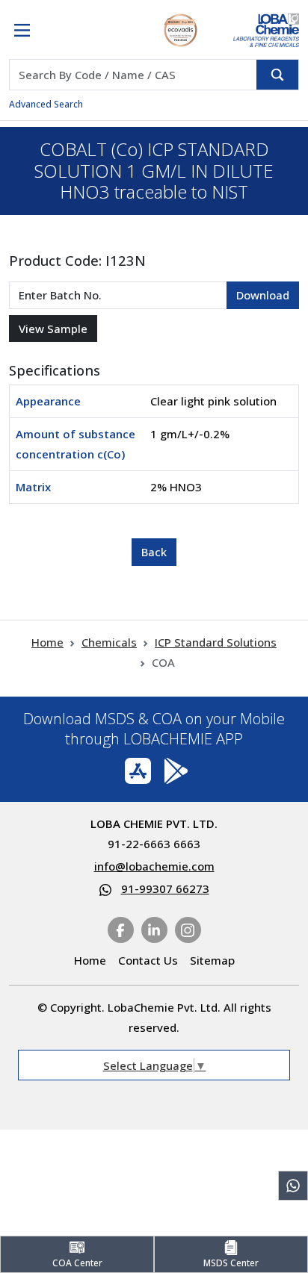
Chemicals (109, 642)
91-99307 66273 (165, 888)
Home (47, 642)
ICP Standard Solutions (216, 642)
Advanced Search (46, 104)
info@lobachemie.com (154, 866)
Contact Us (148, 960)
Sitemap (212, 960)
